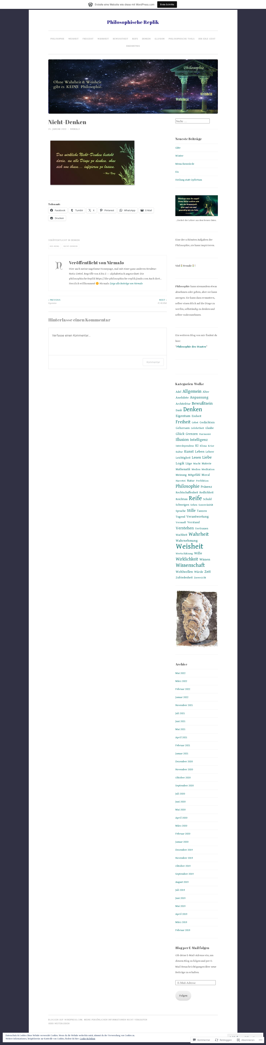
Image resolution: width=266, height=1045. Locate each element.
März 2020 (181, 825)
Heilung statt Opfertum (188, 179)
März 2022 (181, 681)
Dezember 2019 (184, 849)
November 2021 (184, 705)
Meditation (208, 469)
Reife (135, 38)
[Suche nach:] (192, 121)
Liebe (207, 457)
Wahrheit (103, 38)
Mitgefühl (194, 475)
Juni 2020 (180, 801)
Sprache (181, 511)
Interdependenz (185, 445)
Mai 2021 (180, 729)
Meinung (181, 475)
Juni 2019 (180, 898)
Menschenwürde (184, 163)
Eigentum (183, 416)
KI (197, 446)
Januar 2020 (181, 841)
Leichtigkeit (183, 458)
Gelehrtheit (197, 428)
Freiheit (183, 422)
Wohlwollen (184, 572)
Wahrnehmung (187, 541)
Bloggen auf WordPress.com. (65, 1019)
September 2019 (184, 873)
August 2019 (182, 882)
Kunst (189, 451)
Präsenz (206, 487)
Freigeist (88, 38)
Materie (206, 463)
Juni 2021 (180, 721)
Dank (179, 410)
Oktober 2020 (183, 777)
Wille (198, 553)
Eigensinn (54, 301)
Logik (180, 463)
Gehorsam (183, 428)
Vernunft (181, 522)
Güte (177, 147)
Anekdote (182, 397)
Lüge (188, 463)
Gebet (195, 422)
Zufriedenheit (184, 577)
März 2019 (181, 922)
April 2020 (181, 817)
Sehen (193, 504)
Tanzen (202, 511)
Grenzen (192, 434)
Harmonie (205, 434)
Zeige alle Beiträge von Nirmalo (126, 283)
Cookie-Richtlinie (87, 1039)
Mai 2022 (180, 673)
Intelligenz (199, 440)
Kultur (179, 451)
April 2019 (181, 914)
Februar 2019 (182, 930)
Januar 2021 (181, 753)
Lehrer (210, 452)
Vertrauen (201, 528)
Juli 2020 (180, 793)
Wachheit (181, 535)
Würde (198, 572)
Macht (196, 463)
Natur (191, 481)
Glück (180, 434)
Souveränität (206, 504)
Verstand (193, 522)
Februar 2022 (182, 689)
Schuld (207, 499)
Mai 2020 (180, 809)
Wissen (204, 559)
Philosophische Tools (182, 38)
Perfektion (202, 480)
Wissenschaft (190, 565)
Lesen (196, 457)
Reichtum (181, 499)
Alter (206, 392)
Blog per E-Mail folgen (192, 948)
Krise (211, 445)
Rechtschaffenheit (187, 492)
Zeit (207, 572)
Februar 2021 (182, 745)
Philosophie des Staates (191, 346)
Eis (177, 171)
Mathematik (183, 469)
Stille (191, 510)
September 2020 (184, 785)
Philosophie (57, 38)
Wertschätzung (184, 553)
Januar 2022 (181, 697)
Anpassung (199, 397)
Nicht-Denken (71, 246)
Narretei (181, 480)
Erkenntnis (133, 46)
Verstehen (185, 528)
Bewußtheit (120, 38)
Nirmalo (75, 129)
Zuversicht (200, 577)
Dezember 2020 (184, 761)
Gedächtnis (207, 422)
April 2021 (181, 737)
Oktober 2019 (183, 865)
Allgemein (192, 391)
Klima (203, 445)
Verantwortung (197, 517)
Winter (179, 155)
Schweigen (182, 505)
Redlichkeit (206, 492)
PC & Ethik (162, 301)
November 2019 (184, 857)
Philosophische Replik (133, 22)
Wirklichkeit (187, 559)
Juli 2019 (180, 890)
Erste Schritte (167, 4)
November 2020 (184, 769)
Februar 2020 (182, 833)
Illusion (160, 38)
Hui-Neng (54, 246)
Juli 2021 (180, 713)
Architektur (183, 404)
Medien (196, 469)
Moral (206, 475)
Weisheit (73, 38)
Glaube (209, 428)
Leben (199, 452)
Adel (178, 392)
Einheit (196, 416)
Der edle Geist (207, 38)
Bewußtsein (202, 403)
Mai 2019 (180, 906)
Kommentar (153, 362)
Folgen (183, 995)
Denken (146, 38)
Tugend (180, 517)
